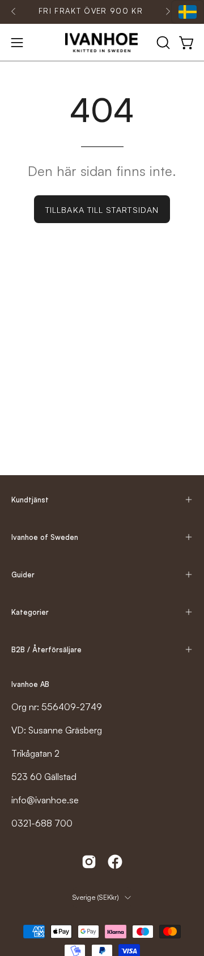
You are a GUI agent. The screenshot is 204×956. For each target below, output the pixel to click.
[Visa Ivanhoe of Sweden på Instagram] (88, 861)
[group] (90, 11)
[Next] (168, 11)
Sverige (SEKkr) (96, 897)
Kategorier (30, 612)
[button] (162, 43)
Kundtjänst (30, 499)
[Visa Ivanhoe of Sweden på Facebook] (115, 861)
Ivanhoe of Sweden (44, 537)
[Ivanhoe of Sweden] (102, 42)
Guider (23, 574)
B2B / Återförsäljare (46, 649)
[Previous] (13, 11)
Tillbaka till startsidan (102, 209)
